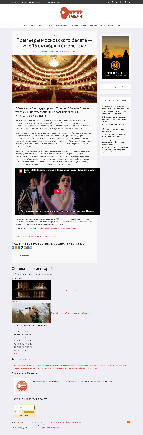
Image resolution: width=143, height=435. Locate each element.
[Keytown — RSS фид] (129, 2)
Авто (41, 25)
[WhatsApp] (25, 247)
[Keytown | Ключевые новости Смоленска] (71, 13)
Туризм (94, 365)
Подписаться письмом (24, 415)
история (40, 368)
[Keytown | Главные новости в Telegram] (125, 2)
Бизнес (84, 25)
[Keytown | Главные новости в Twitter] (116, 2)
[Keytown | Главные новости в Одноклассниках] (112, 2)
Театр (38, 236)
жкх (35, 368)
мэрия (57, 368)
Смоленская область (82, 365)
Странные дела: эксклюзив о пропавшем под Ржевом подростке (115, 107)
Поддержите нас (37, 2)
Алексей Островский (29, 365)
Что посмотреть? (49, 236)
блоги (113, 365)
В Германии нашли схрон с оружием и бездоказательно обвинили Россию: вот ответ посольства (113, 128)
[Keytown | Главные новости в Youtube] (121, 2)
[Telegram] (30, 247)
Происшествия (61, 25)
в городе (24, 368)
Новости (47, 365)
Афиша (110, 25)
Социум (49, 25)
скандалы (76, 368)
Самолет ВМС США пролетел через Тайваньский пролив (114, 135)
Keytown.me (18, 422)
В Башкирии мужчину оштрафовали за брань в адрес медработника (113, 142)
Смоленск (55, 365)
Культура (93, 25)
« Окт (16, 353)
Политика (74, 25)
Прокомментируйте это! (49, 51)
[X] (22, 247)
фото (82, 368)
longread (17, 365)
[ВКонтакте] (13, 247)
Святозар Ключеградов (68, 51)
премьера (32, 236)
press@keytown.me (54, 427)
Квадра (41, 365)
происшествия (66, 368)
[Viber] (27, 247)
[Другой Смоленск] (115, 57)
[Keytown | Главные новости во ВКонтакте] (108, 2)
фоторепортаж (90, 368)
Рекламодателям (25, 2)
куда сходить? (21, 236)
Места (33, 25)
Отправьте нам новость (52, 2)
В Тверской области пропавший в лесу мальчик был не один (115, 112)
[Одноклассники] (16, 247)
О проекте (15, 2)
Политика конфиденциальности (67, 422)
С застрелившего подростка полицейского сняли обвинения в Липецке (114, 119)
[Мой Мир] (19, 247)
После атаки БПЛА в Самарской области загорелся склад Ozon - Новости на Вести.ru (115, 149)
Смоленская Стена (66, 365)
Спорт (102, 25)
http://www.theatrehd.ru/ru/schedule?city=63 (61, 229)
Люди (25, 25)
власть (31, 368)
